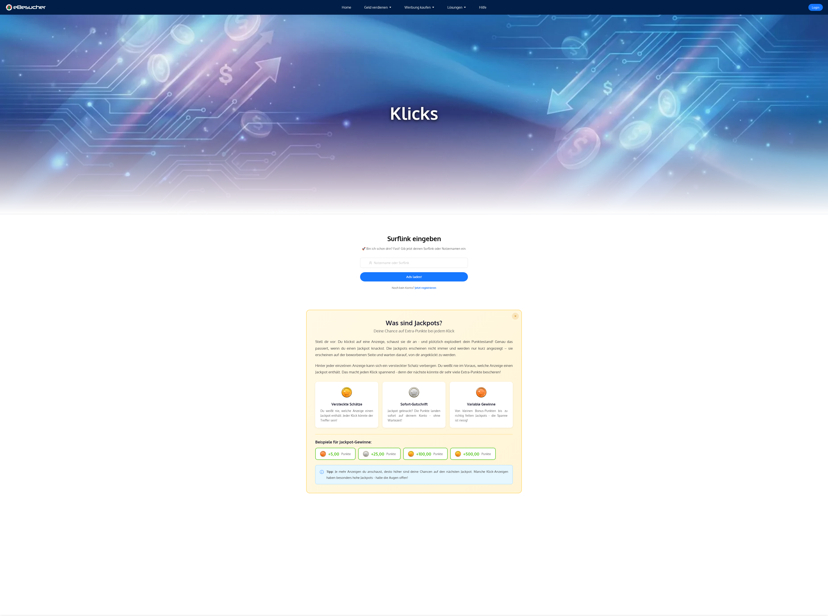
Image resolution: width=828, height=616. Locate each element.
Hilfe (482, 7)
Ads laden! (414, 277)
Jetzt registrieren (425, 287)
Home (346, 7)
